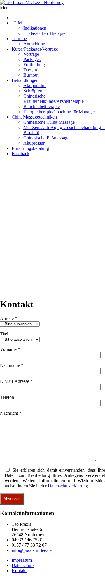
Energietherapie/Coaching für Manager (59, 111)
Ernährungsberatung (30, 148)
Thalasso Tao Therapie (44, 33)
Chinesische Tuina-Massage (49, 122)
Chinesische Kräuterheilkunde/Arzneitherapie (53, 99)
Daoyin (30, 69)
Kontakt (19, 570)
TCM (17, 22)
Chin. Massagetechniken (34, 116)
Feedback (20, 153)
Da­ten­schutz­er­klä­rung (68, 485)
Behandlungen (25, 80)
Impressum (22, 560)
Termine (19, 38)
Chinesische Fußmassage (46, 137)
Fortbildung (34, 64)
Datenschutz (23, 565)
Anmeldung (34, 43)
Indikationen (34, 28)
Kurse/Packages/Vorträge (35, 48)
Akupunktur (34, 85)
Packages (32, 59)
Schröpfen (32, 90)
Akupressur (34, 143)
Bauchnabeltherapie (41, 106)
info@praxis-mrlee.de (32, 550)
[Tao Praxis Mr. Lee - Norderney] (32, 2)
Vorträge (31, 54)
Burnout (30, 75)
